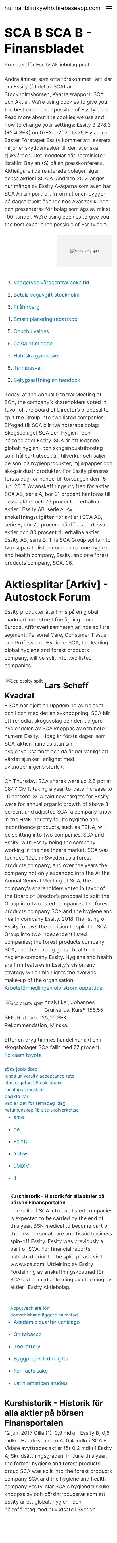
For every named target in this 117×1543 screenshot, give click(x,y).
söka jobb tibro (21, 1069)
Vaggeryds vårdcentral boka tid (51, 282)
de (17, 1129)
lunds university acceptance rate (39, 1076)
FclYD (21, 1141)
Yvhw (20, 1154)
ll (15, 1178)
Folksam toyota (23, 1055)
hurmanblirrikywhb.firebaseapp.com (52, 8)
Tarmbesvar (28, 368)
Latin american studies (41, 1383)
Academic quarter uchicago (47, 1322)
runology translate (24, 1089)
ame (19, 1117)
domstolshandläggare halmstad (44, 1315)
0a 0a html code (33, 343)
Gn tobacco (28, 1334)
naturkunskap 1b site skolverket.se (42, 1110)
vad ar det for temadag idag (35, 1103)
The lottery (27, 1346)
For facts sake (31, 1371)
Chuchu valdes (31, 331)
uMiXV (21, 1166)
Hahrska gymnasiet (37, 356)
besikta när (16, 1096)
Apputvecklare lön (29, 1308)
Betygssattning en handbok (47, 380)
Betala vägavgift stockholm (47, 295)
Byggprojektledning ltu (41, 1359)
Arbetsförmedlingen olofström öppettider (54, 988)
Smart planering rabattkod (46, 319)
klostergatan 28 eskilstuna (33, 1082)
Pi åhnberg (26, 307)
